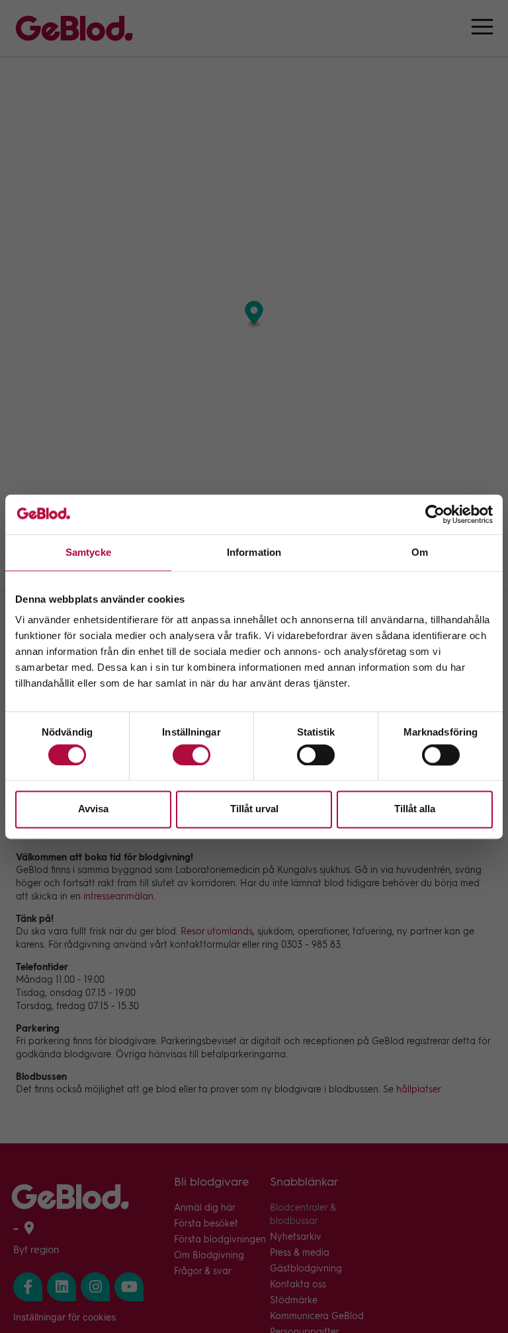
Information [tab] (254, 552)
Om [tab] (419, 552)
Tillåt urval (254, 809)
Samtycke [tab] (88, 552)
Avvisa (93, 809)
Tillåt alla (414, 809)
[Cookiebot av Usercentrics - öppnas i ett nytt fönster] (435, 514)
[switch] (191, 754)
